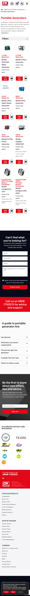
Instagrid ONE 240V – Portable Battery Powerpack (21, 183)
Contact (4, 556)
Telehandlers (6, 496)
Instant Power (6, 529)
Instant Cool (6, 526)
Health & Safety (7, 537)
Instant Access (6, 523)
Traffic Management (8, 539)
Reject (13, 592)
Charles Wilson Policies (9, 566)
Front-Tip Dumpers (7, 507)
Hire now (5, 78)
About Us (5, 551)
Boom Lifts (5, 499)
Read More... (5, 33)
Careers (4, 553)
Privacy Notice (6, 561)
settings (24, 589)
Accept (6, 592)
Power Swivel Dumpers (9, 504)
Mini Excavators (7, 509)
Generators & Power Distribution (14, 9)
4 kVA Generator (5, 97)
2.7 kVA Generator (19, 56)
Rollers (4, 515)
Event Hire (5, 534)
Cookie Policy (6, 564)
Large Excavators (7, 512)
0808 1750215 (10, 474)
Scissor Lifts (6, 501)
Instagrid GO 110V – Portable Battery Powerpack (7, 182)
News (3, 559)
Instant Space (6, 531)
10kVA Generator (19, 135)
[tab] (15, 337)
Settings (20, 592)
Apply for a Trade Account (10, 548)
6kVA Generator (19, 97)
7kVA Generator (5, 135)
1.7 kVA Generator (5, 56)
